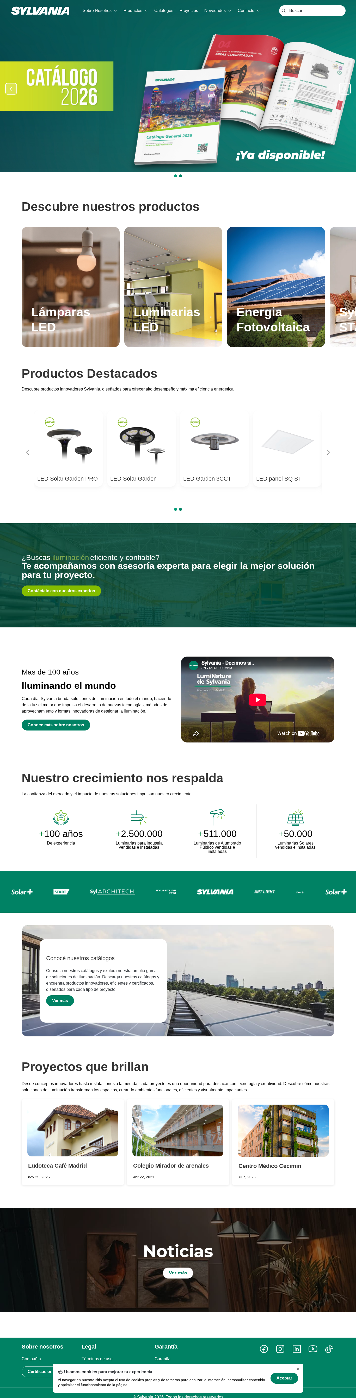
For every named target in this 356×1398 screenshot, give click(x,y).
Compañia (31, 1359)
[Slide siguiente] (345, 89)
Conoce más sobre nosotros (56, 725)
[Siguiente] (328, 453)
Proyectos (189, 10)
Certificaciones (42, 1371)
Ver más (60, 1000)
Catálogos (163, 10)
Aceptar (284, 1378)
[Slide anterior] (11, 89)
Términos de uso (97, 1359)
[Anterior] (28, 453)
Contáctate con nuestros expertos (61, 591)
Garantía (162, 1359)
